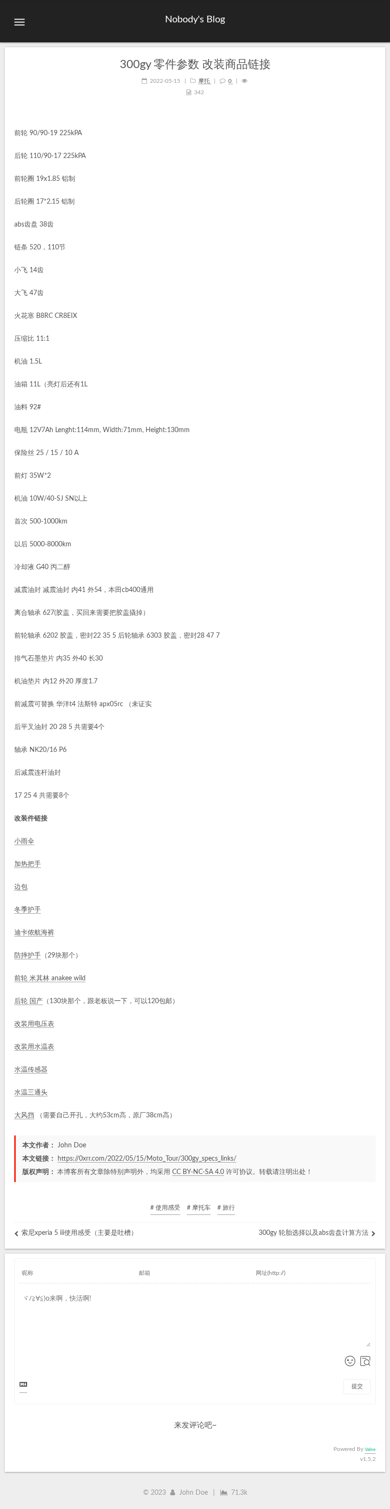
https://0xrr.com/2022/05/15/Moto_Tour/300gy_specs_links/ (147, 1158)
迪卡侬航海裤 (34, 932)
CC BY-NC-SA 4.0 (198, 1172)
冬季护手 (27, 910)
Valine (370, 1450)
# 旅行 (226, 1208)
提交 (357, 1386)
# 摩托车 (199, 1208)
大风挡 (24, 1115)
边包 (21, 887)
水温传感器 (31, 1069)
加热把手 (27, 864)
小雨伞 (24, 841)
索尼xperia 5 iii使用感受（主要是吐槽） (79, 1233)
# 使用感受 (165, 1208)
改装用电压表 (34, 1024)
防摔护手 (27, 955)
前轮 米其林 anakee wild (50, 978)
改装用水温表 (34, 1047)
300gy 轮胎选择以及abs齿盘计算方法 (314, 1233)
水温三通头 (31, 1092)
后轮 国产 (28, 1001)
